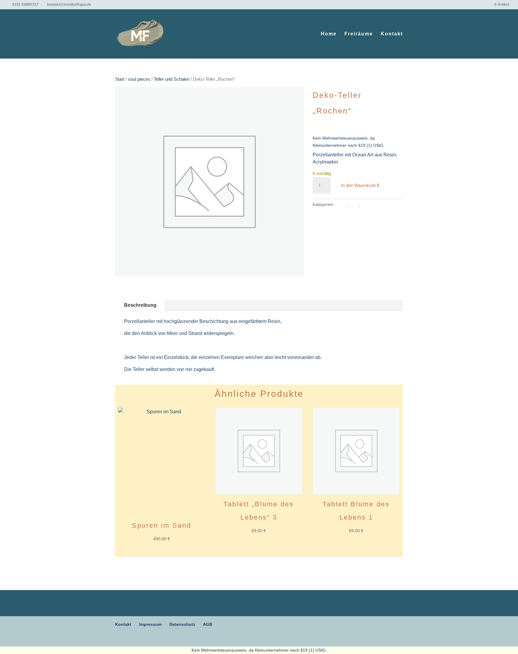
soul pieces (139, 79)
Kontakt (392, 34)
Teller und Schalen (171, 79)
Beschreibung (140, 305)
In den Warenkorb (358, 185)
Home (329, 34)
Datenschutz (182, 624)
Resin (341, 204)
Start (119, 79)
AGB (207, 624)
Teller (354, 204)
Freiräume (358, 34)
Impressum (150, 624)
